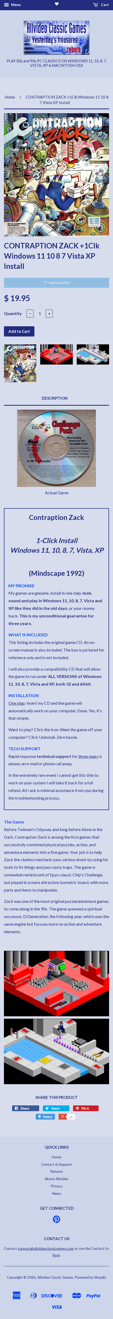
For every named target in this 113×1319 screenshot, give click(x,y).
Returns (56, 1171)
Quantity (13, 313)
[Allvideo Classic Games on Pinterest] (56, 1221)
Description (55, 398)
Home (10, 97)
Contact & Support (56, 1164)
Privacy (57, 1186)
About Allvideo (56, 1179)
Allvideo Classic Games (55, 1277)
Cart (104, 4)
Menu (15, 4)
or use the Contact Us (63, 1248)
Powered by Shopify (90, 1277)
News (56, 1193)
